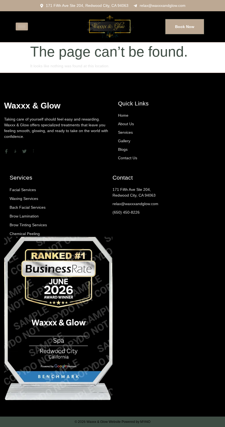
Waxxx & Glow (32, 105)
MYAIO (145, 422)
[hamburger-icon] (22, 26)
